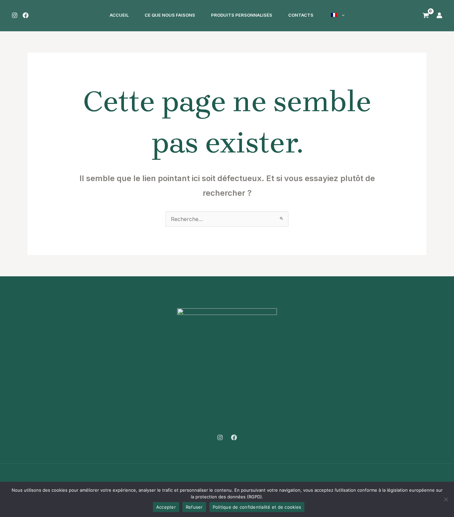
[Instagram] (15, 15)
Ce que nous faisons (170, 15)
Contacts (300, 15)
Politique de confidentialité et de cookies (257, 507)
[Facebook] (26, 15)
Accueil (119, 15)
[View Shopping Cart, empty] (425, 15)
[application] (342, 15)
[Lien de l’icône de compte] (439, 15)
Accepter (166, 507)
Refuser (194, 507)
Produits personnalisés (241, 15)
